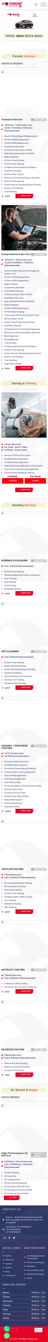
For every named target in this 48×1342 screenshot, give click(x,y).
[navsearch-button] (36, 4)
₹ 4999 (35, 481)
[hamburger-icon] (44, 4)
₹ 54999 (13, 481)
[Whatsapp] (7, 1336)
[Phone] (7, 1329)
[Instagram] (5, 1238)
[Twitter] (14, 1238)
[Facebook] (9, 1238)
